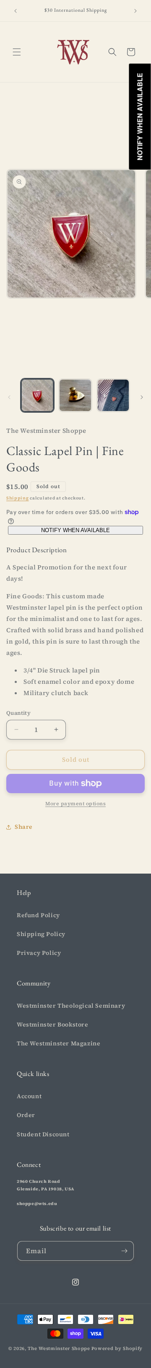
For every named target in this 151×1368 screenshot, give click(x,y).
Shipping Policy (41, 934)
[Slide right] (142, 397)
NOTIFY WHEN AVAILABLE (75, 530)
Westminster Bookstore (53, 1024)
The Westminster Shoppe (59, 1348)
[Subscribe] (124, 1251)
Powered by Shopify (117, 1348)
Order (26, 1115)
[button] (17, 52)
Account (29, 1096)
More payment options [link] (75, 803)
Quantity (18, 712)
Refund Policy (38, 915)
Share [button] (24, 826)
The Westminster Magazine (58, 1043)
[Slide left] (9, 397)
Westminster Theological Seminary (71, 1005)
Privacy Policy (39, 953)
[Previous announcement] (15, 11)
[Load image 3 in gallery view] (113, 395)
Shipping (17, 498)
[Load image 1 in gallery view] (37, 395)
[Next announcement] (135, 11)
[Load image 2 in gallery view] (75, 395)
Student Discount (43, 1134)
